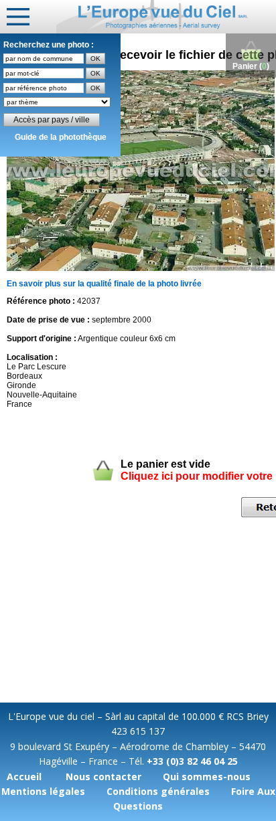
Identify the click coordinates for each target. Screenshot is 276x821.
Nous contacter (103, 776)
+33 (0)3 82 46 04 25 (192, 761)
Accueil (24, 776)
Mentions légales (43, 791)
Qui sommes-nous (207, 776)
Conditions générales (158, 791)
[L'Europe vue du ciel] (166, 16)
